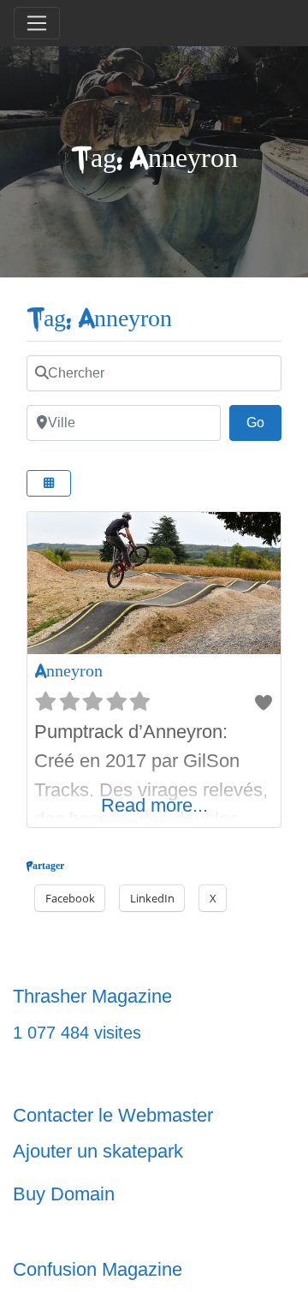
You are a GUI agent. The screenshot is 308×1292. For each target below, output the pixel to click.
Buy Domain (64, 1194)
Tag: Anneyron (99, 319)
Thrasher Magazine (92, 996)
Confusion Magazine (97, 1269)
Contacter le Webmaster (113, 1115)
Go (263, 422)
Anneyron (68, 671)
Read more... (154, 805)
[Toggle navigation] (37, 23)
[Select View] (49, 483)
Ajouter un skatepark (98, 1151)
